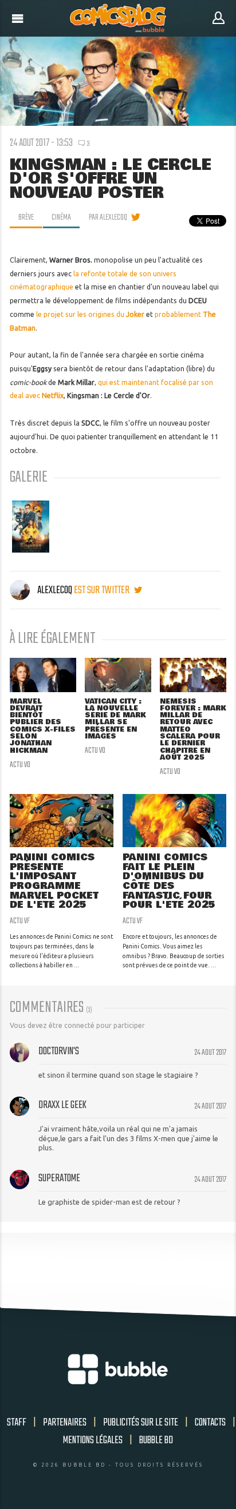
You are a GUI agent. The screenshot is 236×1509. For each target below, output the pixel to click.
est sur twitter (102, 590)
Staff (16, 1422)
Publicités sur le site (140, 1422)
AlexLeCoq (54, 590)
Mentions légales (93, 1440)
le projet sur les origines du (90, 314)
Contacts (210, 1422)
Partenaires (64, 1422)
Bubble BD (156, 1440)
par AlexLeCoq (108, 217)
